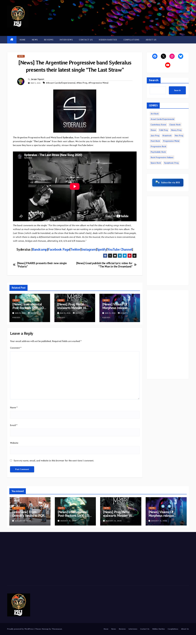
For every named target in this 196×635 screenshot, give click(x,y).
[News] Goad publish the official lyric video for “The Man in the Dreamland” (104, 265)
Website (14, 443)
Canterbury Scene (158, 124)
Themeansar (57, 629)
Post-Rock (155, 141)
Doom (153, 130)
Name (14, 407)
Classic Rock (175, 124)
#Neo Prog (81, 82)
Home (23, 40)
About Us (151, 40)
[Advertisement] (168, 241)
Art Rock (155, 113)
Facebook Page (58, 249)
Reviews (48, 40)
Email (13, 425)
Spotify (101, 249)
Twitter (75, 249)
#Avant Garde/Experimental (60, 82)
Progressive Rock (158, 146)
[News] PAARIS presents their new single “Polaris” (42, 265)
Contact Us (86, 40)
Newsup (45, 629)
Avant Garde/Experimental (162, 119)
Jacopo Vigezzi (37, 79)
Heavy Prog (176, 130)
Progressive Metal (171, 141)
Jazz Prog (155, 135)
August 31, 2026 (23, 521)
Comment (15, 347)
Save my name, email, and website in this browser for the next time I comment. (54, 460)
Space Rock (156, 163)
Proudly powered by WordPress (20, 629)
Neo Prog (179, 135)
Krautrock (167, 135)
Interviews (66, 40)
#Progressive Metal (98, 82)
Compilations (131, 40)
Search (153, 80)
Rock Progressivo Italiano (162, 157)
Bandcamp (39, 249)
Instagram (88, 249)
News (35, 40)
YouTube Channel (119, 249)
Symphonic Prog (171, 163)
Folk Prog (163, 130)
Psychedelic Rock (158, 152)
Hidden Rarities (108, 40)
